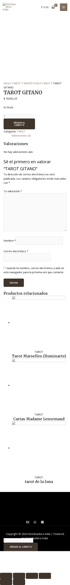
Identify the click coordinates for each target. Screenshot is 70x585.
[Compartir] (19, 576)
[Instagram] (42, 522)
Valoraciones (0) (21, 135)
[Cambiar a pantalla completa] (32, 576)
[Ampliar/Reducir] (45, 576)
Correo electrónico (16, 251)
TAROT (46, 83)
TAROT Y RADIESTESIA (25, 83)
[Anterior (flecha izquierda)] (6, 582)
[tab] (38, 135)
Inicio (7, 83)
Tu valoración (13, 191)
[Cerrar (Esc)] (6, 576)
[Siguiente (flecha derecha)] (19, 582)
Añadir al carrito (19, 124)
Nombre (10, 240)
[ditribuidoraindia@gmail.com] (27, 522)
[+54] (35, 522)
